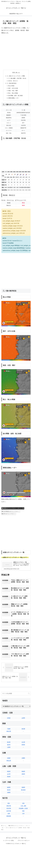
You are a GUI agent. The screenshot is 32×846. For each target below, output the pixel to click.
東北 (9, 803)
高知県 (8, 776)
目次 (13, 72)
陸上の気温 (11, 85)
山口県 (8, 774)
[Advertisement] (16, 52)
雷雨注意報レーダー (13, 98)
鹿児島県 (23, 789)
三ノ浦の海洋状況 (11, 83)
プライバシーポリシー (24, 840)
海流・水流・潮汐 (13, 90)
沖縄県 (8, 792)
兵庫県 (23, 758)
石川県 (23, 742)
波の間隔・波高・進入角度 (15, 95)
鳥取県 (8, 771)
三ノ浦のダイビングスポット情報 (16, 76)
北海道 (8, 718)
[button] (28, 693)
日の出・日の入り (13, 80)
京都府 (8, 758)
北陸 (23, 803)
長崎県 (23, 787)
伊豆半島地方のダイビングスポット (11, 511)
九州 (23, 813)
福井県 (8, 744)
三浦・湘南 (23, 805)
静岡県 (23, 744)
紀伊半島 (8, 811)
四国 (23, 811)
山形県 (23, 718)
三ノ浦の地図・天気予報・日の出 (17, 78)
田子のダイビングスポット (9, 513)
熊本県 (8, 789)
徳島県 (23, 774)
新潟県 (8, 742)
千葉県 (8, 728)
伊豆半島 (8, 808)
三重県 (8, 747)
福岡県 (8, 787)
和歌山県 (8, 760)
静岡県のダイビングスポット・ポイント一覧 (13, 508)
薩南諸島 (8, 816)
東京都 (23, 728)
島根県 (23, 771)
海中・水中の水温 (13, 88)
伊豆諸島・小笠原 (23, 808)
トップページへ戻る (8, 840)
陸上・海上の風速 (13, 93)
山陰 (9, 813)
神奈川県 (8, 731)
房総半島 (8, 805)
